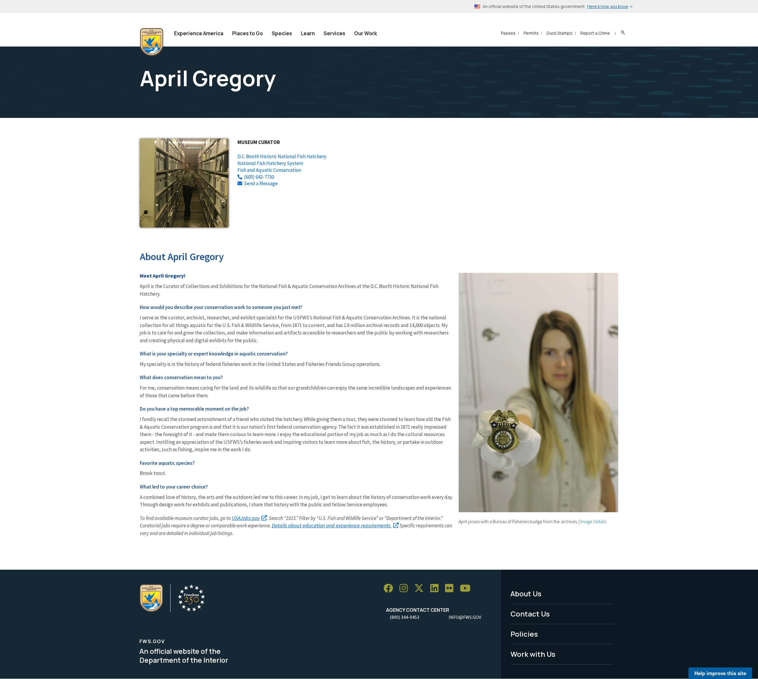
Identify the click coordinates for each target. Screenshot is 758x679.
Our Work (365, 33)
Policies (524, 634)
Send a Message (261, 183)
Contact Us (530, 614)
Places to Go (247, 33)
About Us (526, 593)
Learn (308, 33)
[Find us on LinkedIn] (436, 588)
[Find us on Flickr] (451, 588)
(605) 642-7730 (259, 177)
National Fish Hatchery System (270, 163)
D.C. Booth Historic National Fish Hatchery (281, 156)
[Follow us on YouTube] (467, 588)
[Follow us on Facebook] (390, 588)
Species (282, 33)
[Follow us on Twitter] (421, 588)
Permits (531, 33)
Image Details (593, 521)
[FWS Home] (151, 42)
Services (334, 33)
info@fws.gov (465, 617)
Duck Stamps (559, 33)
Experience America (198, 33)
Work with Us (532, 654)
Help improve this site (720, 673)
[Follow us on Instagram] (405, 588)
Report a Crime (595, 33)
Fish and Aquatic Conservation (269, 170)
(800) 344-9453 (404, 617)
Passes (508, 33)
